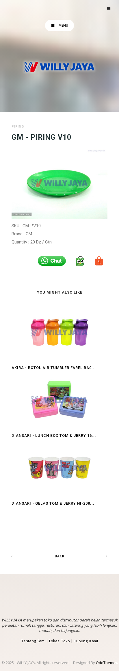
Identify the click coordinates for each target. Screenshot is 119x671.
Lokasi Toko (59, 640)
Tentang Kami (33, 640)
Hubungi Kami (86, 640)
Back (59, 556)
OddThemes (107, 662)
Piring (18, 126)
